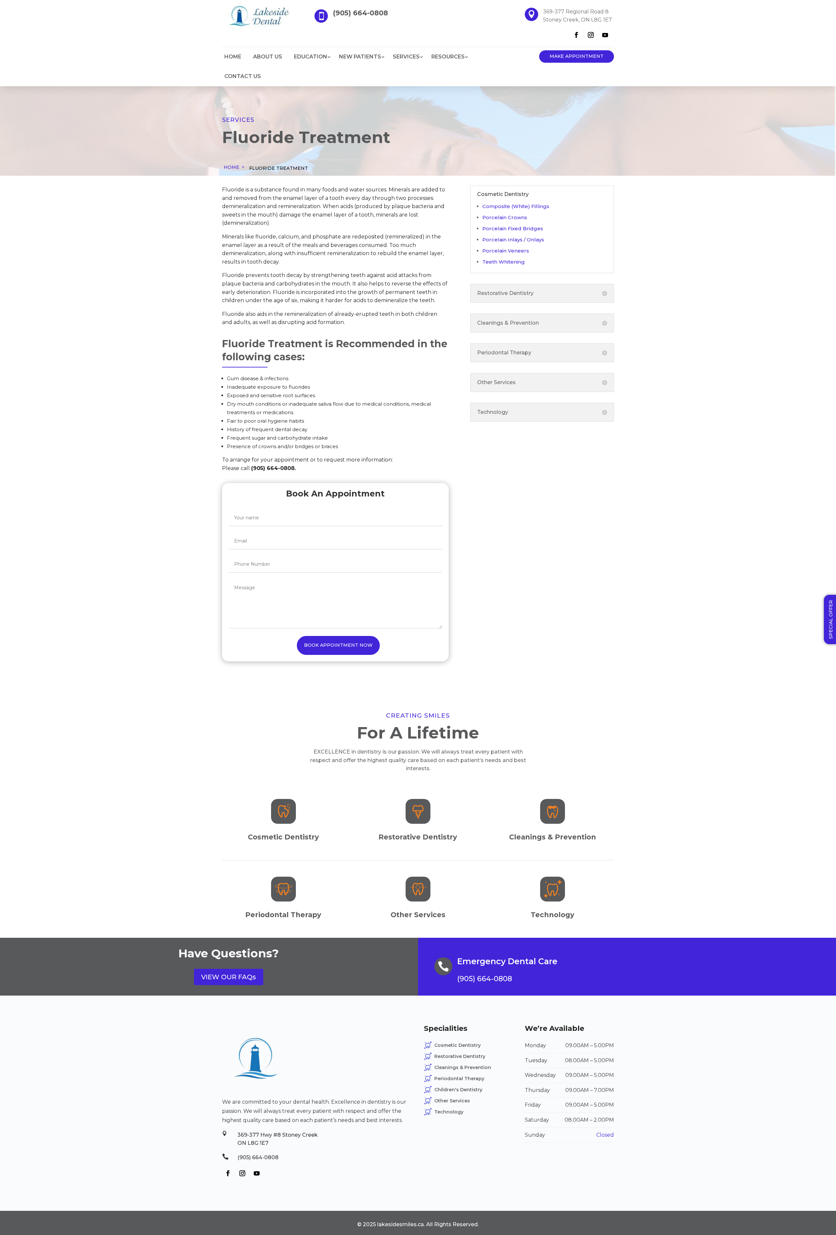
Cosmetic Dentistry (457, 1045)
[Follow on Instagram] (591, 35)
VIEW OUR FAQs (228, 977)
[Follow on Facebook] (576, 35)
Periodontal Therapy (459, 1078)
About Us (267, 57)
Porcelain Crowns (504, 217)
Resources (448, 57)
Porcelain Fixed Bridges (512, 228)
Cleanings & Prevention (462, 1067)
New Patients (360, 57)
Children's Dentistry (458, 1090)
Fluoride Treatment (278, 168)
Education (310, 57)
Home (232, 57)
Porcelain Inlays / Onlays (513, 239)
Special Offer (831, 619)
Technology (448, 1112)
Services (406, 57)
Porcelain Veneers (505, 251)
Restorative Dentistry (459, 1056)
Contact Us (242, 76)
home (231, 167)
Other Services (452, 1101)
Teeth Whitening (503, 262)
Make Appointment (576, 56)
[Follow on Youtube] (605, 35)
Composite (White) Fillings (515, 206)
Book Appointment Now (338, 645)
